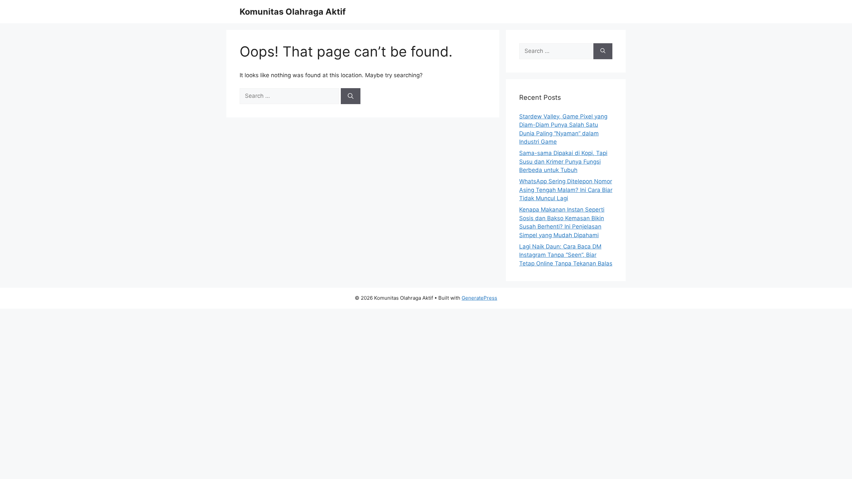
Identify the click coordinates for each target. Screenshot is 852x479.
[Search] (350, 96)
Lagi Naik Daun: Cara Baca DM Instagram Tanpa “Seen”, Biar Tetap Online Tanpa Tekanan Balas (565, 255)
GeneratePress (479, 298)
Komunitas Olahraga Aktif (293, 12)
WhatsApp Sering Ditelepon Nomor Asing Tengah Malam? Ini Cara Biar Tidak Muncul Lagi (565, 190)
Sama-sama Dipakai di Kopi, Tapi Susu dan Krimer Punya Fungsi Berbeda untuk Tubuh (563, 161)
